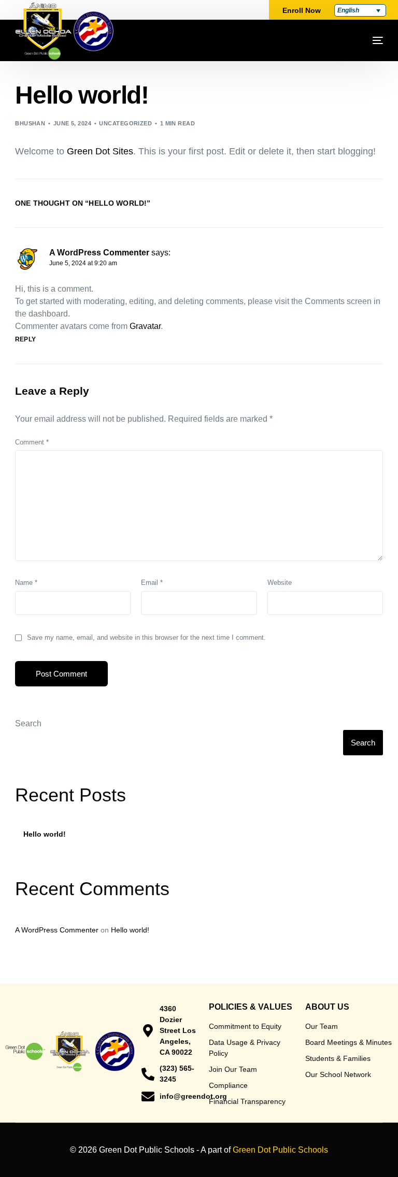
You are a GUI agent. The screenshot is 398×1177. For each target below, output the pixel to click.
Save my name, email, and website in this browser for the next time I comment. (146, 637)
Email (152, 582)
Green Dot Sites (100, 151)
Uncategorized (125, 123)
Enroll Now (301, 10)
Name (26, 582)
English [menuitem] (348, 10)
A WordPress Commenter (99, 252)
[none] (360, 10)
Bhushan (30, 123)
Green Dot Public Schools (280, 1149)
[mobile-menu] (352, 40)
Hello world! (44, 834)
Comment (32, 442)
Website (279, 582)
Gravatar (145, 326)
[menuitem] (360, 10)
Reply (25, 339)
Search (28, 723)
